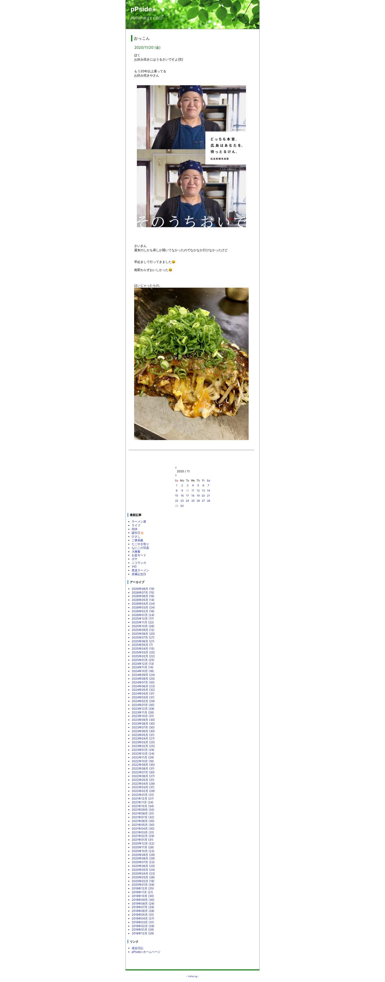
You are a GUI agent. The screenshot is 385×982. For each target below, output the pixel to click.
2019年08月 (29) (143, 903)
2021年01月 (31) (143, 839)
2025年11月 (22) (143, 622)
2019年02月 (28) (143, 926)
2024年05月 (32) (143, 689)
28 (208, 500)
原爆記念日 (139, 574)
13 (203, 490)
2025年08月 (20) (143, 633)
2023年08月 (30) (143, 723)
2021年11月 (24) (143, 802)
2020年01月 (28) (143, 884)
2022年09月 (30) (143, 764)
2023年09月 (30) (143, 719)
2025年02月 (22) (143, 656)
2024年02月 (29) (143, 701)
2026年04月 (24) (143, 603)
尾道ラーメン (140, 570)
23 (182, 500)
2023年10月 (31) (143, 716)
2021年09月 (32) (143, 809)
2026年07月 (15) (143, 592)
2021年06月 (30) (143, 821)
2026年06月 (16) (143, 596)
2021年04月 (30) (143, 828)
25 (193, 500)
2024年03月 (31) (143, 697)
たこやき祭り (140, 544)
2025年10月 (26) (143, 626)
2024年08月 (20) (143, 678)
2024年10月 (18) (143, 671)
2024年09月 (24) (143, 675)
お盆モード (139, 555)
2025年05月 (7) (142, 645)
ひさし (136, 536)
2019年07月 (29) (143, 907)
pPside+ (143, 9)
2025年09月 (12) (143, 630)
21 (208, 495)
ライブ (136, 525)
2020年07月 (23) (143, 862)
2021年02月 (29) (143, 836)
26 (198, 500)
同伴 (134, 529)
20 (203, 495)
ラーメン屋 (139, 521)
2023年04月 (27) (143, 738)
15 (176, 495)
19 (198, 495)
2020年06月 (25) (143, 866)
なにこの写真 (140, 548)
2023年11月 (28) (143, 712)
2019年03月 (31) (143, 922)
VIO (134, 566)
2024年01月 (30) (143, 705)
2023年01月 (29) (143, 750)
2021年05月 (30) (143, 824)
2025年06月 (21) (143, 641)
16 (182, 495)
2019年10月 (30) (143, 896)
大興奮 (136, 551)
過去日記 (137, 948)
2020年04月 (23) (143, 873)
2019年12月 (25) (143, 888)
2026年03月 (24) (143, 607)
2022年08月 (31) (143, 768)
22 (176, 500)
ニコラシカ (139, 562)
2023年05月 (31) (143, 735)
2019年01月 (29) (143, 929)
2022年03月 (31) (143, 787)
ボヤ (134, 559)
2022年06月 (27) (143, 776)
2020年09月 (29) (143, 855)
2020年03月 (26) (143, 877)
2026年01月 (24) (143, 615)
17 (187, 495)
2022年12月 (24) (143, 753)
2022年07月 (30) (143, 772)
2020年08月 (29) (143, 858)
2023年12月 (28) (143, 708)
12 (198, 490)
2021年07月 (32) (143, 817)
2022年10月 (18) (143, 761)
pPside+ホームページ (146, 952)
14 (208, 490)
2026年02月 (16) (143, 611)
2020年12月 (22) (143, 843)
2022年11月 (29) (143, 757)
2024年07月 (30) (143, 682)
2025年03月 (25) (143, 652)
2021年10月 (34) (143, 806)
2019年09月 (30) (143, 899)
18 (192, 495)
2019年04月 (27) (143, 918)
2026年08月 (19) (143, 588)
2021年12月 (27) (143, 798)
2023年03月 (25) (143, 742)
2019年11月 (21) (142, 892)
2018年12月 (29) (143, 933)
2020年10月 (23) (143, 851)
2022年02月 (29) (143, 791)
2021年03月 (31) (143, 832)
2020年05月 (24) (143, 869)
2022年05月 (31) (143, 780)
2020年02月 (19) (143, 881)
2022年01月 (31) (143, 794)
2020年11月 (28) (143, 847)
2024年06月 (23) (143, 686)
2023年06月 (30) (143, 731)
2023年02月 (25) (143, 746)
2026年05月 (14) (143, 600)
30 (182, 505)
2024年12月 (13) (143, 663)
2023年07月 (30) (143, 727)
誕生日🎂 (138, 532)
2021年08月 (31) (143, 813)
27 (203, 500)
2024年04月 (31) (143, 693)
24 (187, 500)
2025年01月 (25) (143, 660)
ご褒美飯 (137, 540)
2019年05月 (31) (143, 914)
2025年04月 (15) (143, 648)
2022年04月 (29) (143, 783)
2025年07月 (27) (143, 637)
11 (193, 490)
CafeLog (192, 976)
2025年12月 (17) (143, 618)
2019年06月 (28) (143, 911)
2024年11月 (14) (143, 667)
